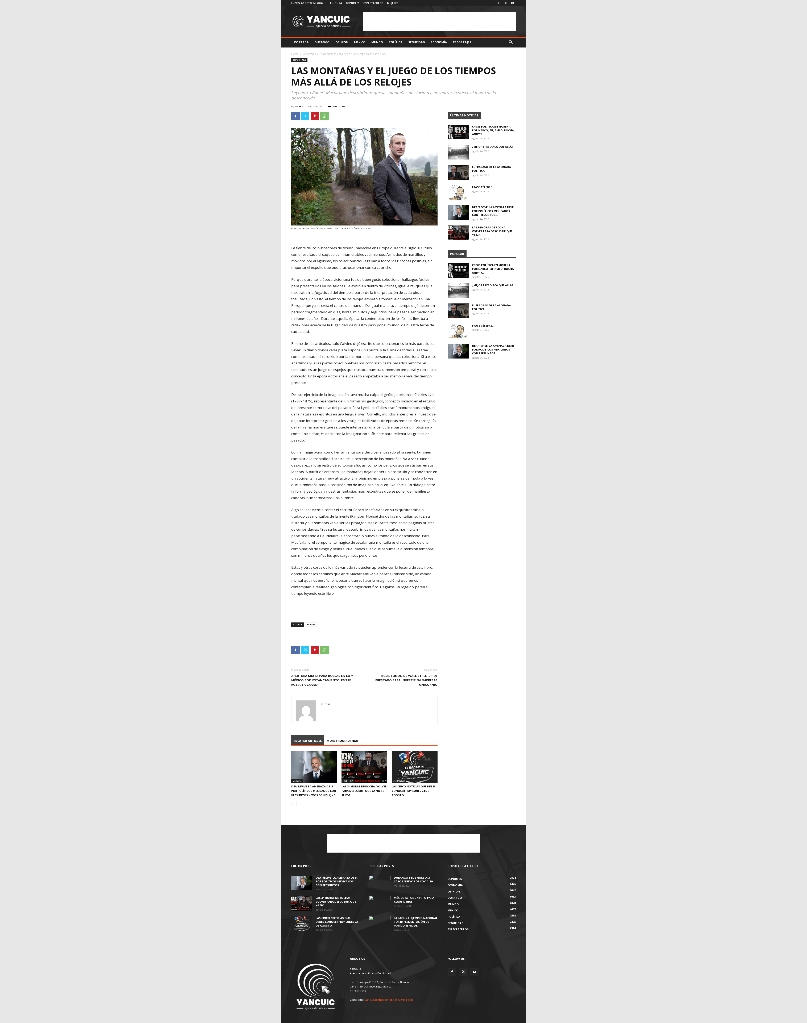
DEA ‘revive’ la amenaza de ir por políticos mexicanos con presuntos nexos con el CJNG (313, 790)
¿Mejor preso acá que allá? (492, 147)
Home (295, 54)
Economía (439, 42)
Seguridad (416, 42)
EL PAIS (311, 624)
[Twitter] (505, 3)
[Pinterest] (315, 116)
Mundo (377, 42)
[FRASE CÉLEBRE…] (458, 192)
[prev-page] (294, 803)
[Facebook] (499, 3)
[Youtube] (512, 3)
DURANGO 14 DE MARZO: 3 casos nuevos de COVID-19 (413, 879)
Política (395, 42)
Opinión (341, 42)
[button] (511, 43)
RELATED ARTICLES (308, 741)
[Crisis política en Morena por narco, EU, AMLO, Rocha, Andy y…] (458, 132)
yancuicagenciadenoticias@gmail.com (389, 1000)
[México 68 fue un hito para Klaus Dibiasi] (379, 903)
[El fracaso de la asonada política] (458, 172)
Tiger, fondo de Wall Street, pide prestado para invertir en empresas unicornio (406, 680)
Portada (301, 42)
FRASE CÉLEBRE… (483, 187)
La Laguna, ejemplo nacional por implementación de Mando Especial (416, 921)
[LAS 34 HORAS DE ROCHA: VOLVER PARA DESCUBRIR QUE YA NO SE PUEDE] (364, 767)
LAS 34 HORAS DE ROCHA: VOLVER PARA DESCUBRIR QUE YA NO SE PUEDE (364, 790)
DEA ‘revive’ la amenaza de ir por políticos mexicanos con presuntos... (493, 211)
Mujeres (392, 3)
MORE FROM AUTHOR (342, 741)
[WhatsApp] (324, 116)
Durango (322, 42)
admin (299, 106)
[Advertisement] (439, 21)
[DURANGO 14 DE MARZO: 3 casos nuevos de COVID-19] (379, 883)
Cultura (336, 3)
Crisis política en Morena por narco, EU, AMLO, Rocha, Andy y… (493, 130)
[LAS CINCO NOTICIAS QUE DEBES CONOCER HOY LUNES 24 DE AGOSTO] (415, 767)
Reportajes (462, 42)
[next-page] (300, 803)
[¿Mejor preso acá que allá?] (458, 152)
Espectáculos (373, 3)
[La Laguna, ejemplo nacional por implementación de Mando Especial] (379, 923)
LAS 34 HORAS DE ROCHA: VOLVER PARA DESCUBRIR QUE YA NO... (492, 231)
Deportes (352, 3)
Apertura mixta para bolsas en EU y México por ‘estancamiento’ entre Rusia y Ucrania (322, 680)
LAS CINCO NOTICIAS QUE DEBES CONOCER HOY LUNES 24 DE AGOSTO (414, 790)
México (359, 42)
